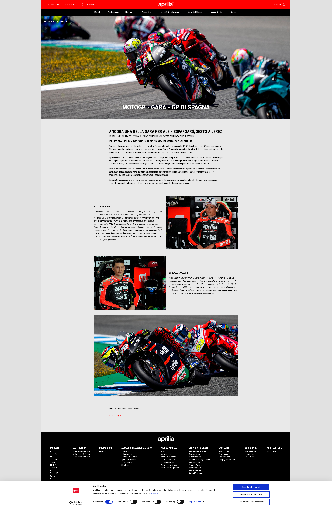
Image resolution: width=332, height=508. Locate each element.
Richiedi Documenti (196, 473)
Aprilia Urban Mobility (168, 457)
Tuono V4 (53, 454)
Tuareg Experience (167, 462)
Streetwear (125, 465)
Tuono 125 (54, 473)
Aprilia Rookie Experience (170, 468)
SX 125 (53, 476)
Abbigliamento (126, 454)
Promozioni (103, 451)
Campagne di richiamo (227, 460)
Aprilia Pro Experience (169, 465)
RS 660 (53, 457)
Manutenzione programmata (199, 460)
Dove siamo (223, 454)
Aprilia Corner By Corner (81, 454)
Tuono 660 (54, 460)
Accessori (125, 451)
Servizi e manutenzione (197, 451)
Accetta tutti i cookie (251, 487)
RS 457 (53, 465)
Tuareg (52, 462)
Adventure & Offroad (128, 462)
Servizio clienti (224, 457)
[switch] (133, 502)
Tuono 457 (54, 468)
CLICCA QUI (115, 415)
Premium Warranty (195, 465)
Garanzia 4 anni (194, 454)
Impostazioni (195, 502)
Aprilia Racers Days (168, 460)
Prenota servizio (195, 457)
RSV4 (52, 451)
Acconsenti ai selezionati (251, 494)
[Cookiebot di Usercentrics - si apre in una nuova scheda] (76, 503)
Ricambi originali (195, 462)
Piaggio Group (250, 454)
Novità (163, 451)
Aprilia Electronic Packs (81, 457)
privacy (154, 493)
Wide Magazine (250, 451)
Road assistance (195, 468)
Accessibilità (249, 457)
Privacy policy (224, 451)
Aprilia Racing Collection (130, 457)
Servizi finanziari (195, 470)
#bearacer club (166, 454)
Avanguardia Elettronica (81, 451)
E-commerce (271, 451)
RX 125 (53, 479)
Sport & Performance (129, 460)
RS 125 (53, 470)
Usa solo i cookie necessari (251, 502)
